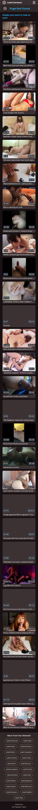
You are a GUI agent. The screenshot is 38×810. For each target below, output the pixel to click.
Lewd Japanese (26, 781)
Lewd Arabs (27, 741)
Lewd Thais (19, 798)
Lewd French (27, 769)
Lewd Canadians (26, 752)
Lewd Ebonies (26, 764)
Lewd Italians (11, 781)
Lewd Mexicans (26, 786)
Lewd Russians (11, 792)
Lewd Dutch (11, 764)
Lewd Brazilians (26, 746)
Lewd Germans (12, 775)
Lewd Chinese (12, 758)
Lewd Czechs (26, 758)
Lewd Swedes (27, 792)
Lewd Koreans (14, 2)
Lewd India (27, 775)
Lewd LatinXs (11, 786)
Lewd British (10, 752)
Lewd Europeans (12, 769)
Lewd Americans (12, 741)
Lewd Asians (10, 746)
